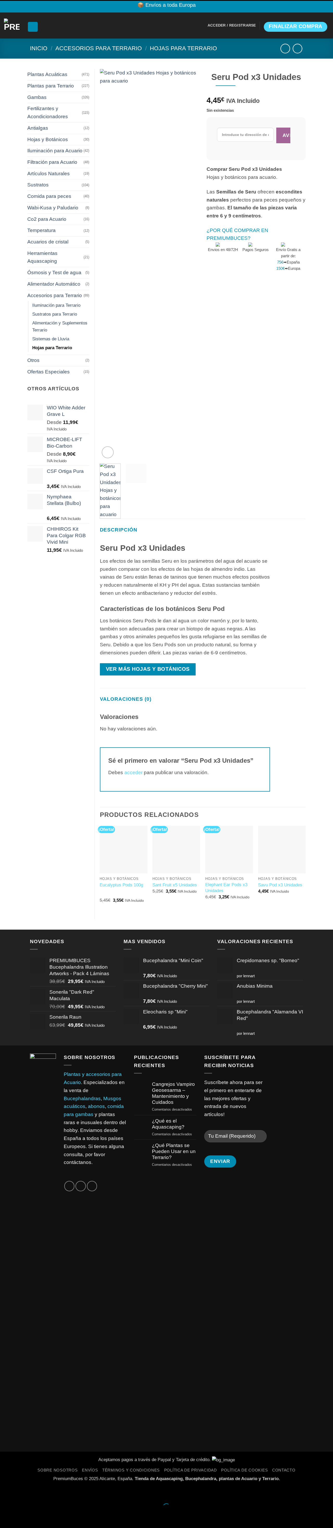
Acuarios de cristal (47, 242)
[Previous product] (297, 48)
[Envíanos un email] (80, 1186)
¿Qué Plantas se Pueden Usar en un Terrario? (174, 1151)
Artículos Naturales (48, 173)
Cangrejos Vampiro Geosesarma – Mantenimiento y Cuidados (173, 1093)
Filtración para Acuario (52, 162)
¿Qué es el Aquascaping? (168, 1124)
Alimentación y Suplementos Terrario (59, 326)
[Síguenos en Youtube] (92, 1186)
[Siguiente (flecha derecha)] (24, 1517)
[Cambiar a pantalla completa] (24, 1492)
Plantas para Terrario (50, 86)
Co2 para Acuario (46, 219)
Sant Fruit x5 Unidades (174, 884)
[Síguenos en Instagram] (69, 1186)
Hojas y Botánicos (47, 139)
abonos (96, 1106)
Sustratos (38, 184)
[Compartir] (43, 1492)
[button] (33, 27)
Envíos (90, 1470)
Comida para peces (49, 196)
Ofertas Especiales (48, 371)
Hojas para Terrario (183, 48)
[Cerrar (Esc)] (61, 1492)
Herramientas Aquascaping (42, 257)
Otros (33, 360)
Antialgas (37, 128)
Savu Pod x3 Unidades (280, 884)
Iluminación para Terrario (56, 305)
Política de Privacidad (190, 1470)
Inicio (38, 48)
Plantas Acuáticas (47, 74)
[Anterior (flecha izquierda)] (6, 1517)
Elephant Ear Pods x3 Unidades (226, 887)
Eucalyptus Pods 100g (121, 884)
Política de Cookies (244, 1470)
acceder (133, 772)
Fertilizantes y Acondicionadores (47, 112)
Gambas (37, 97)
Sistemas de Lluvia (50, 338)
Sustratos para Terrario (54, 314)
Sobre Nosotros (57, 1470)
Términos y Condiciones (131, 1470)
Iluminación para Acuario (54, 150)
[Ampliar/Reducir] (6, 1492)
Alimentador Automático (53, 284)
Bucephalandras (82, 1098)
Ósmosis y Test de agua (54, 272)
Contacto (284, 1470)
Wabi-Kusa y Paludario (52, 207)
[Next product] (285, 48)
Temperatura (41, 230)
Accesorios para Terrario (98, 48)
